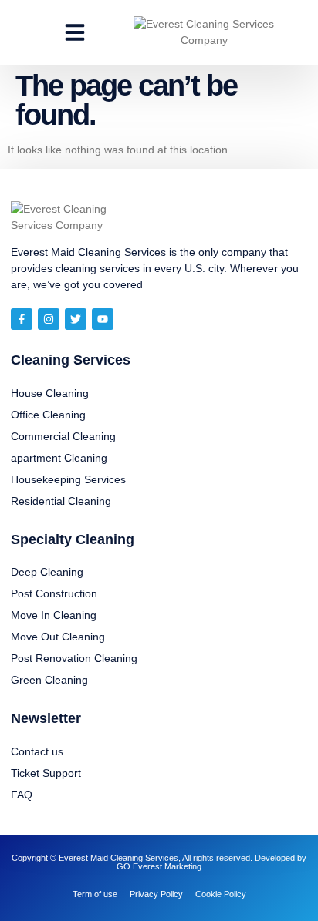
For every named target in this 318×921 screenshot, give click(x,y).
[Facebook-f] (21, 319)
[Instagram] (48, 319)
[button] (75, 32)
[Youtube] (102, 319)
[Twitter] (75, 319)
